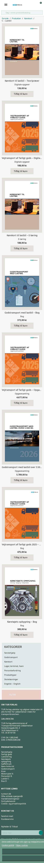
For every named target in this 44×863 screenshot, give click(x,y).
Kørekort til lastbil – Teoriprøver (22, 80)
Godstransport (11, 657)
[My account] (36, 5)
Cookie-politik (8, 845)
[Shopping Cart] (40, 4)
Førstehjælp (9, 653)
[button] (11, 694)
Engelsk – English (12, 683)
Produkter (16, 18)
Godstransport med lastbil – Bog (22, 312)
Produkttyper (10, 675)
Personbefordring (12, 670)
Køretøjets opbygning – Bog (22, 621)
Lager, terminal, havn (14, 666)
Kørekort (8, 661)
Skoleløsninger (11, 679)
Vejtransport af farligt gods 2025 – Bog (22, 544)
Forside (5, 18)
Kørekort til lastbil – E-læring (22, 235)
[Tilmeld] (41, 832)
